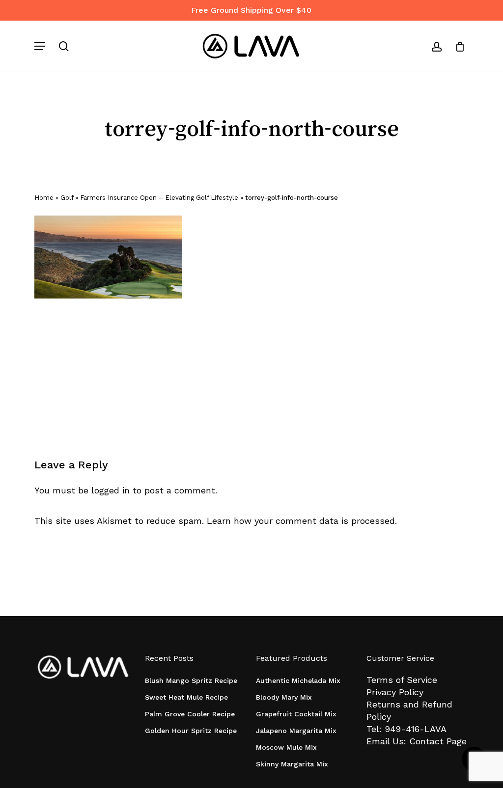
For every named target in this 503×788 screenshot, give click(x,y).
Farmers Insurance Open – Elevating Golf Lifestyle (159, 197)
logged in (110, 490)
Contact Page (438, 741)
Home (44, 197)
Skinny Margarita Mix (292, 764)
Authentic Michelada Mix (298, 680)
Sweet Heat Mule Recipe (186, 697)
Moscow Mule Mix (286, 747)
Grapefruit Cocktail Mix (296, 714)
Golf (66, 197)
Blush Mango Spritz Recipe (191, 680)
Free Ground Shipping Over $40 (251, 10)
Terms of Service (401, 680)
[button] (39, 46)
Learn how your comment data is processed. (302, 521)
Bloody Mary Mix (284, 697)
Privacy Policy (394, 692)
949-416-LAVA (416, 729)
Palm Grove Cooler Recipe (190, 714)
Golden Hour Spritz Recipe (191, 730)
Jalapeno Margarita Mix (296, 730)
